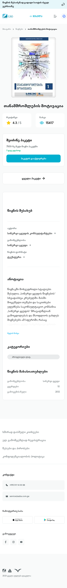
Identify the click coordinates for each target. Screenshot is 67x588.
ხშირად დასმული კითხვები (20, 432)
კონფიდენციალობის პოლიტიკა (23, 456)
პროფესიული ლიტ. (21, 357)
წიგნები (19, 29)
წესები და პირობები (15, 448)
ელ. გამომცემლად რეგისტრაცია (24, 440)
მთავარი (6, 29)
